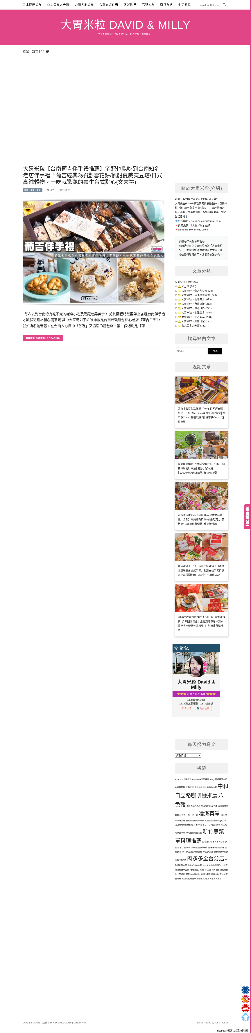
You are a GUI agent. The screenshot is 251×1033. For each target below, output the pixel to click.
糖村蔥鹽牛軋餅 (221, 852)
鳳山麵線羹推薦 (214, 878)
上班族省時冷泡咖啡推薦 (206, 787)
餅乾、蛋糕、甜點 (32, 190)
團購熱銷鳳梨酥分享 (195, 820)
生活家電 (184, 4)
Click (247, 516)
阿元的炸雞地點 (193, 874)
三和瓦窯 (190, 787)
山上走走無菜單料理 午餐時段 (188, 825)
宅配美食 (148, 4)
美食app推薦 (180, 860)
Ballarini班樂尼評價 (200, 779)
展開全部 (180, 281)
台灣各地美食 (84, 4)
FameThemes (221, 1022)
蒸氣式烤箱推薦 (195, 865)
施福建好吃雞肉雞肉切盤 (213, 842)
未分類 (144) (189, 286)
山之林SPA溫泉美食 (211, 825)
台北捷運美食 (32, 4)
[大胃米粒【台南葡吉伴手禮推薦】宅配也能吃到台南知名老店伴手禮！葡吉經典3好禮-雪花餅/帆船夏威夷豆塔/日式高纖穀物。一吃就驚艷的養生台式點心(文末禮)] (94, 251)
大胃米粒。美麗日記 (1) (195, 321)
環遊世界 (130, 4)
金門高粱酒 (180, 874)
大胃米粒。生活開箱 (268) (197, 317)
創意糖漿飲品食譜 (209, 806)
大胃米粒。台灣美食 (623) (197, 299)
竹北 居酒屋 (208, 852)
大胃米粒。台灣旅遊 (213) (197, 303)
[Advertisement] (94, 116)
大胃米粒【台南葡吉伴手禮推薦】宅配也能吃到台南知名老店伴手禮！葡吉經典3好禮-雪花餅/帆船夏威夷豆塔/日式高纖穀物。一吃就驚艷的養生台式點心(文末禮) (92, 175)
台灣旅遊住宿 (108, 4)
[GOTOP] (245, 1017)
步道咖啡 (186, 847)
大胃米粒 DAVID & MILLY (125, 25)
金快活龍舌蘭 (222, 870)
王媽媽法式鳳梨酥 (216, 847)
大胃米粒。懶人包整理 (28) (197, 290)
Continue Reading (48, 338)
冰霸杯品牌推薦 (193, 806)
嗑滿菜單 (209, 814)
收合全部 (192, 281)
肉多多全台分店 (205, 858)
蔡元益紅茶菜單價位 (212, 865)
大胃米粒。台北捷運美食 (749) (199, 295)
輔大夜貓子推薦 (197, 870)
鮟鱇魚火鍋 (202, 878)
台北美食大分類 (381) (194, 325)
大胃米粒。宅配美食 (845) (197, 312)
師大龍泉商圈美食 (194, 833)
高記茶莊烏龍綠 (189, 878)
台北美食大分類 (58, 4)
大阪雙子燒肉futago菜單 (215, 820)
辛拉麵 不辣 (210, 870)
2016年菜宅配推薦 (183, 779)
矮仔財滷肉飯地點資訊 (192, 852)
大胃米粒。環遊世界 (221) (197, 308)
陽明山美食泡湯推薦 (210, 874)
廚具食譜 (166, 4)
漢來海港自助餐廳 (199, 847)
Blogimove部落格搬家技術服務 (232, 1030)
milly (50, 190)
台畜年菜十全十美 (190, 815)
